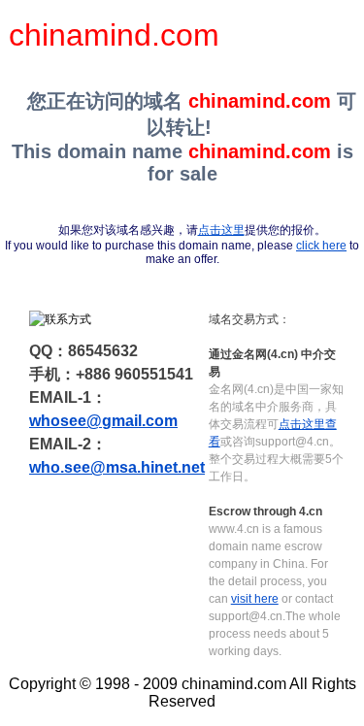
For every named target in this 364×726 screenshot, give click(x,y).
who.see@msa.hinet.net (117, 467)
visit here (255, 599)
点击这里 (221, 230)
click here (321, 245)
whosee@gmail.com (103, 420)
